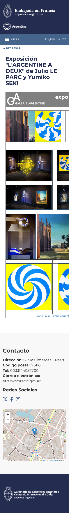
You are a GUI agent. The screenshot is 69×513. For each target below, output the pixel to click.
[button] (34, 431)
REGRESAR (13, 48)
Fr (58, 39)
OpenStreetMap (53, 460)
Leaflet (43, 460)
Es (64, 39)
